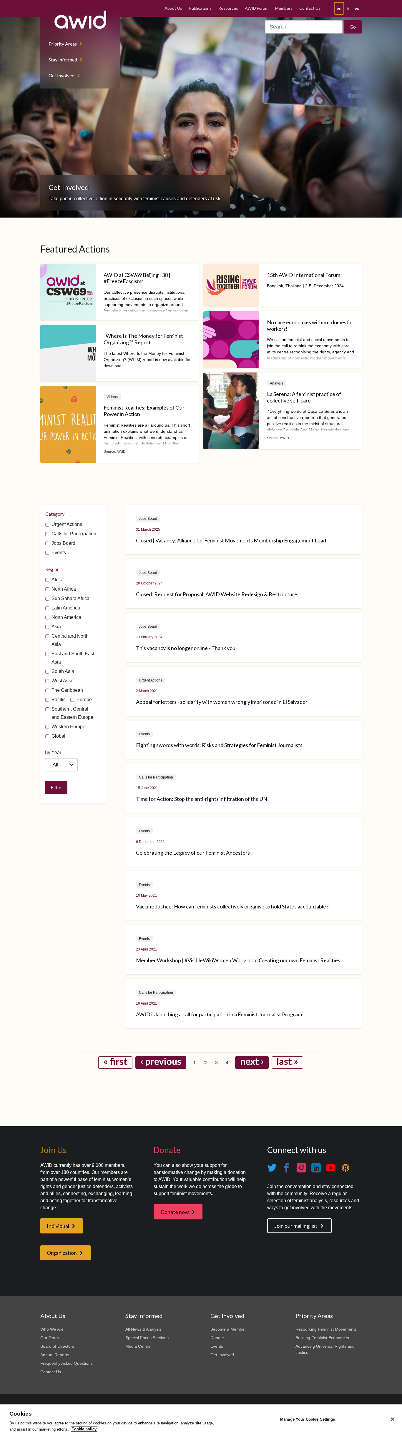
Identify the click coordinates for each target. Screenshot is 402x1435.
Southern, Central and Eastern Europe (72, 713)
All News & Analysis (143, 1329)
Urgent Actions (67, 524)
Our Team (49, 1337)
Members (284, 8)
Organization (62, 1252)
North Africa (64, 589)
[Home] (80, 20)
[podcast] (345, 1167)
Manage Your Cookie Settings (307, 1419)
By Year (53, 752)
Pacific (59, 699)
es (357, 8)
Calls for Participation (74, 533)
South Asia (63, 671)
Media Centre (138, 1346)
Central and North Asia (70, 640)
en (339, 8)
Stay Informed (63, 59)
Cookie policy (84, 1429)
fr (348, 8)
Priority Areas (63, 43)
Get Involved (61, 75)
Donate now (174, 1212)
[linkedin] (316, 1167)
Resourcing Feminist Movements (326, 1329)
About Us (173, 8)
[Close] (392, 1419)
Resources (228, 8)
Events (59, 552)
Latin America (66, 607)
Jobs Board (63, 543)
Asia (56, 626)
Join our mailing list (295, 1225)
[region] (201, 1419)
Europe (84, 699)
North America (66, 617)
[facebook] (286, 1167)
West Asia (62, 680)
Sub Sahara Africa (70, 598)
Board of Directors (57, 1346)
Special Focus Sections (147, 1337)
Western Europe (68, 726)
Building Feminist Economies (322, 1337)
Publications (200, 8)
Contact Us (309, 8)
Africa (58, 579)
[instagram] (301, 1167)
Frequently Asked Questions (66, 1363)
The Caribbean (67, 690)
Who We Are (52, 1329)
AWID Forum (256, 8)
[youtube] (330, 1167)
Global (58, 736)
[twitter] (272, 1167)
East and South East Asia (73, 657)
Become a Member (228, 1329)
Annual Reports (54, 1354)
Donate (217, 1337)
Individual (58, 1226)
